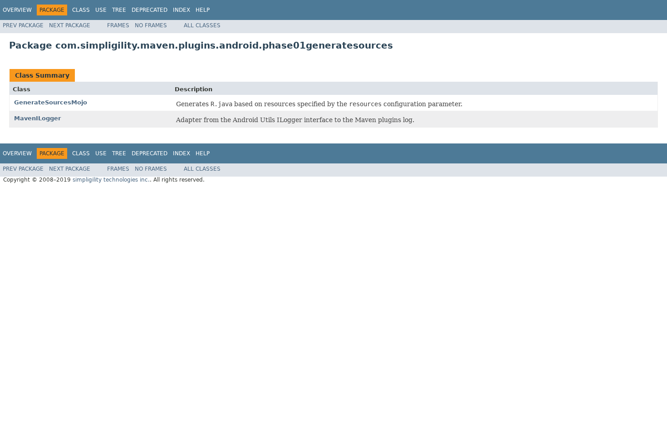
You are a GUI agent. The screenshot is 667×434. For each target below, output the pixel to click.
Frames (118, 25)
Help (203, 10)
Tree (119, 10)
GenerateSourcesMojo (50, 102)
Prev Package (23, 25)
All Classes (202, 25)
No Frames (151, 25)
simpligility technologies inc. (111, 180)
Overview (17, 10)
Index (181, 10)
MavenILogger (37, 118)
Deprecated (149, 10)
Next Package (69, 25)
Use (101, 10)
